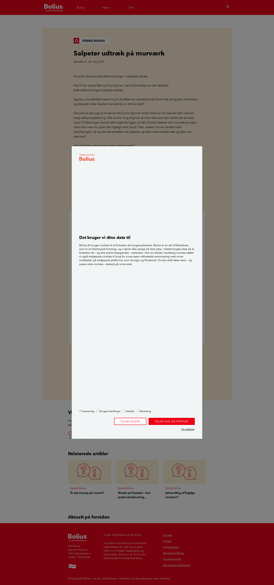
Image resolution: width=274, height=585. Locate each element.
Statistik (129, 411)
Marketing (145, 411)
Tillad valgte (130, 421)
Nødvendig (88, 411)
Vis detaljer (188, 429)
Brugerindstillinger (110, 411)
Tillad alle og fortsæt (172, 421)
